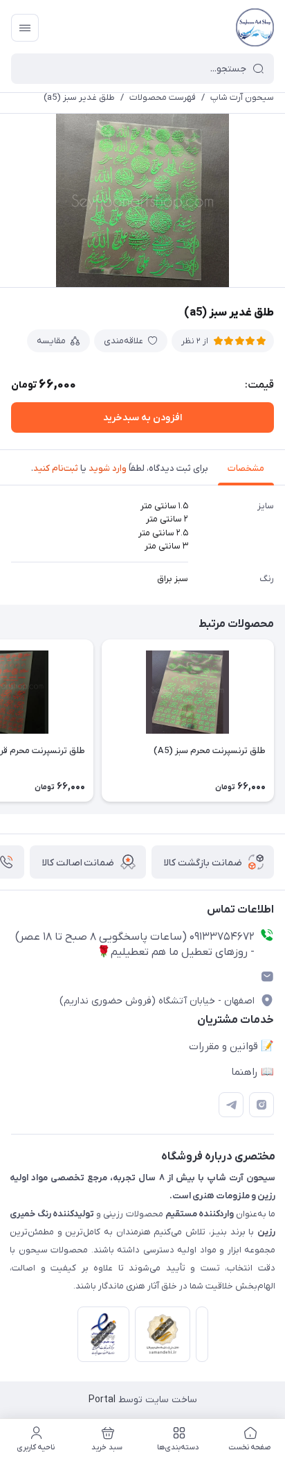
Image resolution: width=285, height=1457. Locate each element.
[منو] (25, 28)
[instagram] (261, 1104)
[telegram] (231, 1104)
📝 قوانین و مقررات (231, 1046)
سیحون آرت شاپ (242, 97)
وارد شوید (108, 468)
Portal (102, 1399)
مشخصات (246, 468)
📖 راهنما (252, 1072)
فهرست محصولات (162, 97)
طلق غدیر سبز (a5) (79, 97)
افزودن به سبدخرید (142, 417)
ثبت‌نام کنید (55, 468)
